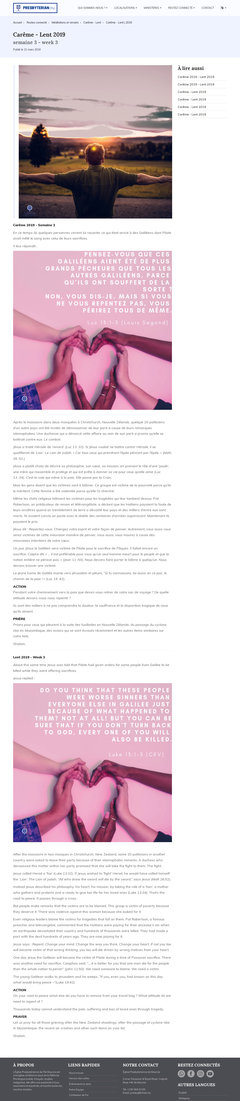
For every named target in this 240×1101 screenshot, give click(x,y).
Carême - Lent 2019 (192, 92)
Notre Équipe (76, 1089)
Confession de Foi (78, 1094)
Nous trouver (76, 1072)
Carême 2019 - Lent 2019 (196, 77)
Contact (208, 8)
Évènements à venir (80, 1083)
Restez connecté (180, 8)
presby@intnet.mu (140, 1092)
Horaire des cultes (79, 1078)
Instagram (200, 1074)
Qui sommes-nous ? (91, 8)
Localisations (124, 8)
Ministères (151, 8)
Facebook (191, 1074)
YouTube (210, 1074)
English (183, 1092)
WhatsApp (181, 1074)
